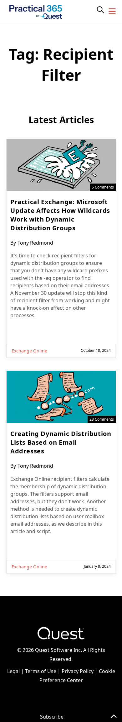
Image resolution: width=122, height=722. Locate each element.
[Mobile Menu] (112, 11)
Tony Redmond (35, 242)
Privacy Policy (78, 671)
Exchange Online (29, 351)
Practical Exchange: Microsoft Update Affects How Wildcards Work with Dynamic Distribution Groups (60, 215)
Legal (13, 671)
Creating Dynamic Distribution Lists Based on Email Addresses (60, 442)
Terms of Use (40, 671)
